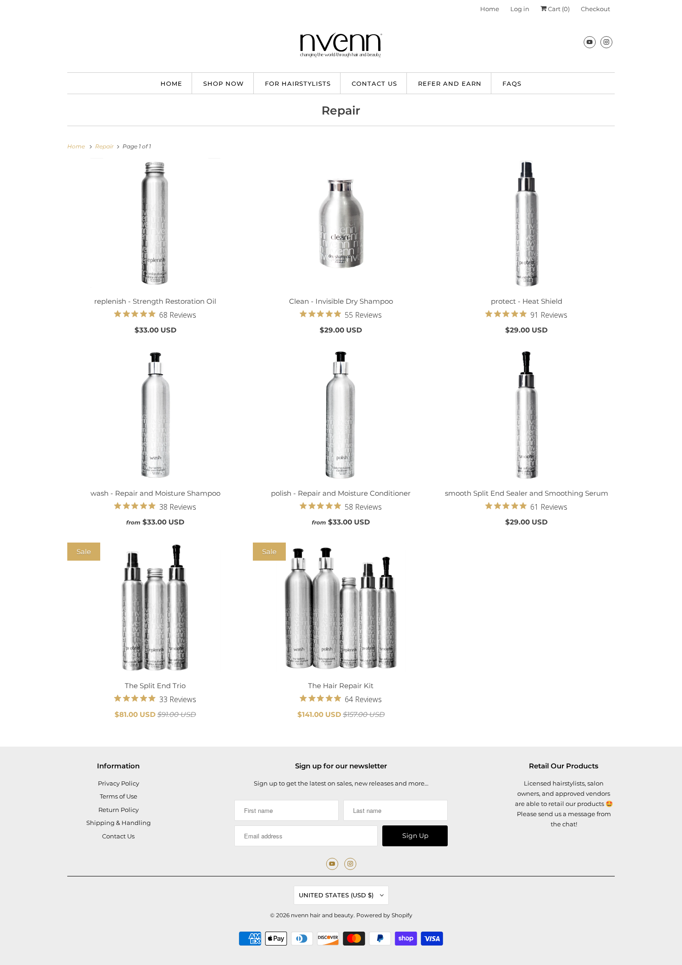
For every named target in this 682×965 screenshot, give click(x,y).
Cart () (558, 9)
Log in (519, 9)
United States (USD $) (337, 895)
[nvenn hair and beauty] (341, 47)
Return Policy (118, 809)
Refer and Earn (450, 83)
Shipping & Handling (118, 822)
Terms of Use (118, 796)
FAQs (511, 83)
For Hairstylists (298, 83)
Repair (341, 110)
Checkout (595, 9)
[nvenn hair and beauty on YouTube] (590, 42)
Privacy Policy (118, 783)
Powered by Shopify (384, 915)
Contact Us (374, 83)
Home (489, 9)
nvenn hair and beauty (322, 915)
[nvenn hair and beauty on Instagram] (606, 42)
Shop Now (223, 83)
